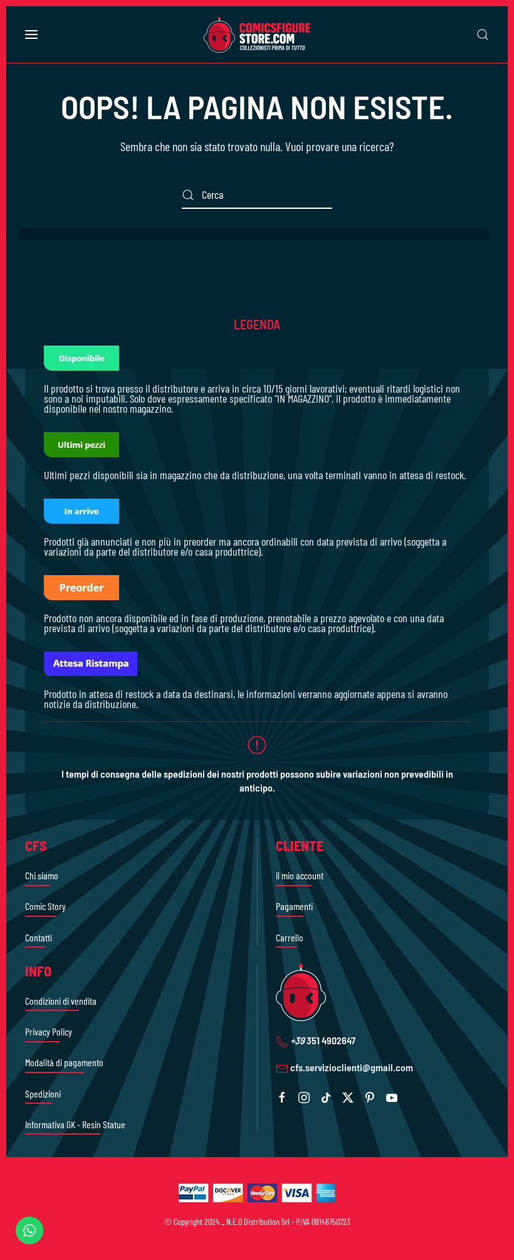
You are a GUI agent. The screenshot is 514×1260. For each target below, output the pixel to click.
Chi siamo (41, 875)
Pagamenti (294, 906)
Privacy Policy (48, 1031)
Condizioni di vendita (61, 1001)
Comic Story (45, 906)
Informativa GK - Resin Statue (75, 1124)
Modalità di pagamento (64, 1062)
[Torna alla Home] (257, 34)
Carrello (289, 937)
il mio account (299, 875)
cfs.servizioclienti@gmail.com (351, 1067)
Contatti (38, 937)
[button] (31, 34)
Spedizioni (43, 1093)
